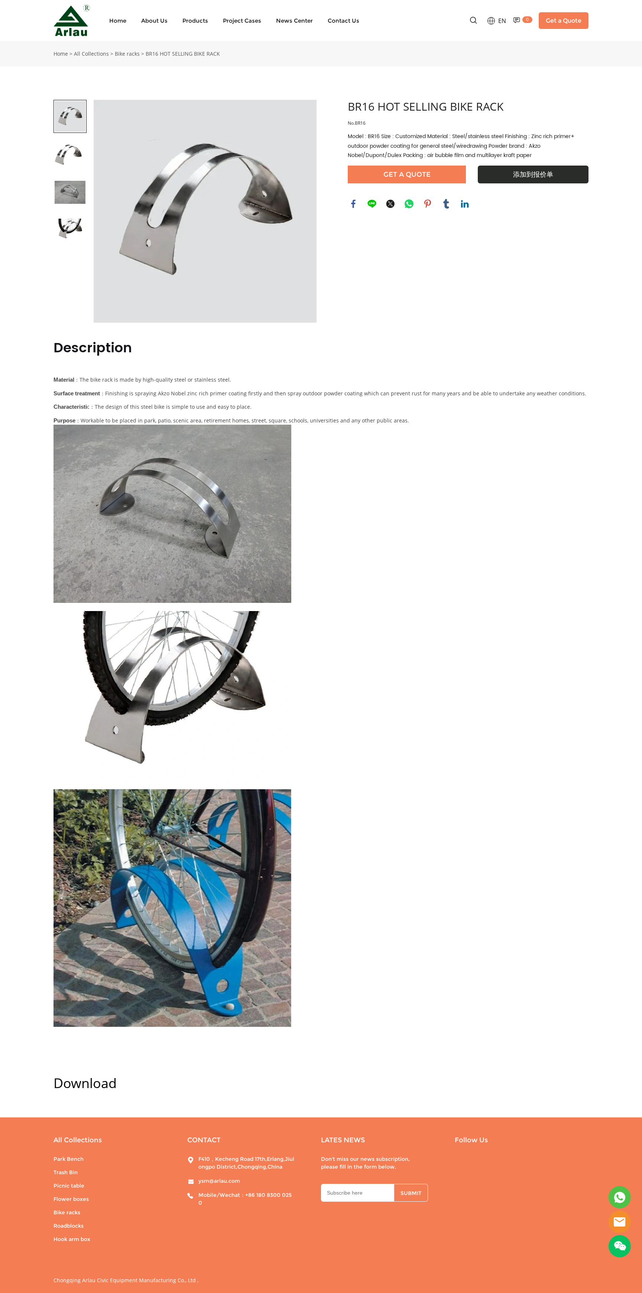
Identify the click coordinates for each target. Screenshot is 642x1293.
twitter (390, 203)
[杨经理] (620, 1197)
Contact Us (343, 20)
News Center (294, 20)
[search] (473, 21)
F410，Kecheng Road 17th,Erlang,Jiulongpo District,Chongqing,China (246, 1163)
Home (117, 20)
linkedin (464, 203)
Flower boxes (71, 1199)
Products (195, 20)
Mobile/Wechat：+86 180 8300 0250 (245, 1199)
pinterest (427, 203)
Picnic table (69, 1185)
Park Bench (69, 1159)
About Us (154, 20)
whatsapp (409, 203)
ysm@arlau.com (219, 1181)
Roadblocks (69, 1225)
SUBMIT (411, 1193)
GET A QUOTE (407, 174)
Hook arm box (72, 1239)
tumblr (446, 203)
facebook (353, 203)
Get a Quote (563, 20)
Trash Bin (66, 1172)
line (371, 203)
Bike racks (127, 53)
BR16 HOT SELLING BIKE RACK (183, 53)
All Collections (91, 53)
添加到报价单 (533, 174)
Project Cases (242, 20)
